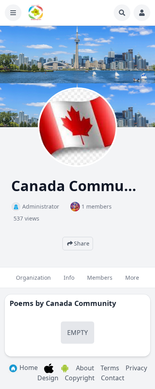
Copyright (80, 378)
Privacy (136, 368)
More (132, 277)
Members (99, 277)
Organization (33, 277)
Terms (110, 368)
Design (47, 378)
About (85, 368)
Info (69, 277)
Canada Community (81, 303)
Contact (112, 378)
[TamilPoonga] (36, 13)
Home (28, 367)
